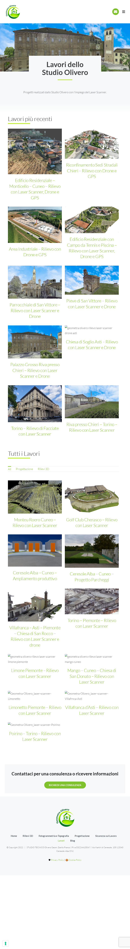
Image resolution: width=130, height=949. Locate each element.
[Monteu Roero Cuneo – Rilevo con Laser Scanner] (35, 497)
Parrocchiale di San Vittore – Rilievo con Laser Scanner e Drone (35, 310)
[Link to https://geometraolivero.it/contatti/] (115, 11)
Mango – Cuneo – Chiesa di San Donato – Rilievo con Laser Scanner (91, 676)
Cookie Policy (75, 860)
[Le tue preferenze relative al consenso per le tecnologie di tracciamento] (6, 943)
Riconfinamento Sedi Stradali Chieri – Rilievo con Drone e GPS (92, 170)
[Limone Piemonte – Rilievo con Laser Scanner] (35, 659)
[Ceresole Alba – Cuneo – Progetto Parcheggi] (92, 551)
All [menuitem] (9, 469)
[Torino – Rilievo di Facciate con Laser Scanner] (35, 403)
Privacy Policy (57, 860)
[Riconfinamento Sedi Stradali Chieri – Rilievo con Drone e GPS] (92, 144)
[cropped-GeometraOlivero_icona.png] (13, 5)
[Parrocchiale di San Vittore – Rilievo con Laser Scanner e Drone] (35, 282)
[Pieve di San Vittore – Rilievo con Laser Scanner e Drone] (92, 280)
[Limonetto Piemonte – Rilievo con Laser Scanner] (35, 696)
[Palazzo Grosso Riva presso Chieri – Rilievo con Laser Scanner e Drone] (35, 342)
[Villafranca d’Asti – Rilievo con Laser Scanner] (92, 696)
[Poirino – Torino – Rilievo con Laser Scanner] (35, 724)
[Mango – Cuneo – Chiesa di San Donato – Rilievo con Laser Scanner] (92, 659)
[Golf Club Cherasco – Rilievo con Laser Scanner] (92, 497)
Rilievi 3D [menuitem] (43, 469)
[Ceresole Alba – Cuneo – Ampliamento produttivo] (35, 550)
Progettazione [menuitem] (24, 469)
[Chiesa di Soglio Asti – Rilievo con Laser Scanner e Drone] (92, 330)
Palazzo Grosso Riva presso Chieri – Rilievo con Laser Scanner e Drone (34, 370)
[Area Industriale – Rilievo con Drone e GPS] (35, 225)
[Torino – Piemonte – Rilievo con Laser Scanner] (92, 601)
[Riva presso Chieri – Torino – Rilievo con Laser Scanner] (92, 401)
